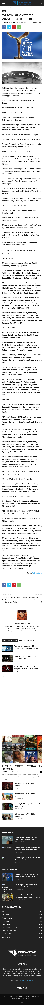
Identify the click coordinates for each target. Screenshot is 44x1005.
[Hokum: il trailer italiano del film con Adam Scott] (7, 658)
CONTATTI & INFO (9, 996)
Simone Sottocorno (9, 22)
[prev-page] (3, 676)
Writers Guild (37, 573)
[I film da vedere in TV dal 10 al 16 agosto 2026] (7, 816)
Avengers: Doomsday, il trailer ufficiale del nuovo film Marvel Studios (26, 648)
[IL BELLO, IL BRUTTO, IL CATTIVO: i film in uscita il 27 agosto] (22, 749)
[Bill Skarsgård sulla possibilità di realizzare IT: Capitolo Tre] (7, 889)
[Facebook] (4, 27)
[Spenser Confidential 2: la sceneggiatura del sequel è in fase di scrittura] (7, 897)
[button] (3, 3)
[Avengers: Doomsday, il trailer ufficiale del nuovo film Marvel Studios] (7, 648)
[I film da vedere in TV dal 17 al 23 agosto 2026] (7, 796)
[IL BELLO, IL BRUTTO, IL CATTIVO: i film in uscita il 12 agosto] (7, 806)
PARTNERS (19, 996)
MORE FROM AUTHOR (26, 640)
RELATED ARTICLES (10, 640)
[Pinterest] (14, 27)
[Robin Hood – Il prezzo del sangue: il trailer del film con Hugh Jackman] (7, 668)
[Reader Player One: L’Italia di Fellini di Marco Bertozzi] (7, 860)
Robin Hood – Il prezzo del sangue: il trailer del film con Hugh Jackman (28, 668)
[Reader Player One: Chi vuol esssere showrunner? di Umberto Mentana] (7, 850)
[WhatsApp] (19, 27)
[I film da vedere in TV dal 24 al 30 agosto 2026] (7, 786)
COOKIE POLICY (27, 999)
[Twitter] (9, 27)
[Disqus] (22, 707)
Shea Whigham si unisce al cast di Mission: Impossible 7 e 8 (32, 600)
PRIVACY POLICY (16, 999)
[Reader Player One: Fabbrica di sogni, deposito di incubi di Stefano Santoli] (7, 840)
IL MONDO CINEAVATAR (32, 996)
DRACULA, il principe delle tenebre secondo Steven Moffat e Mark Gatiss (11, 600)
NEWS (9, 8)
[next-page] (7, 676)
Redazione (5, 771)
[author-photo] (22, 620)
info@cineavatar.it (26, 980)
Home (4, 8)
